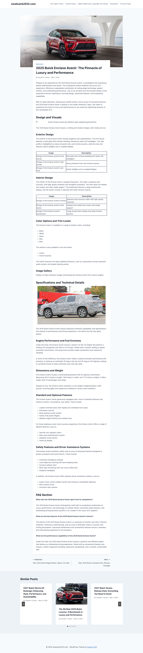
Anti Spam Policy (56, 4)
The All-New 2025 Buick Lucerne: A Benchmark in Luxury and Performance (70, 612)
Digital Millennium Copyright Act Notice (93, 4)
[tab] (67, 626)
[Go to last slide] (23, 604)
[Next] (119, 604)
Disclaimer (114, 4)
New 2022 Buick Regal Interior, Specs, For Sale (51, 561)
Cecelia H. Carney (43, 77)
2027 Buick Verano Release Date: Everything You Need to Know (106, 591)
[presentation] (71, 594)
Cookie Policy (70, 4)
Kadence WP (92, 647)
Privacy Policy (125, 4)
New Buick (39, 64)
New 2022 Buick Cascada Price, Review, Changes (94, 563)
